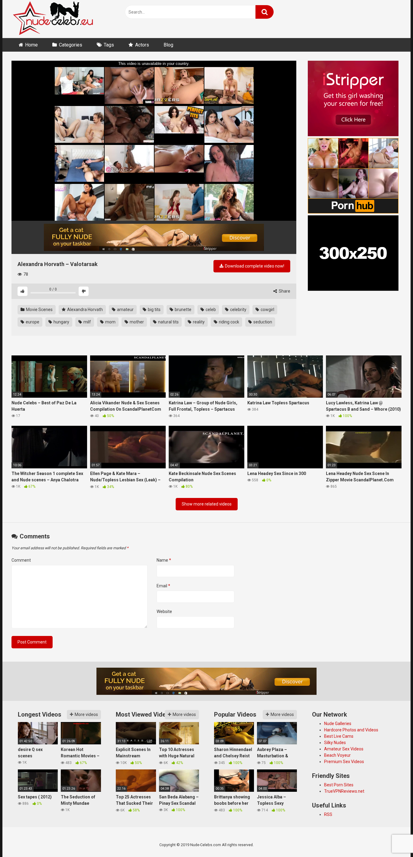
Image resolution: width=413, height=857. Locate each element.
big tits (154, 309)
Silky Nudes (335, 742)
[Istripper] (153, 237)
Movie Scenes (39, 309)
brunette (182, 309)
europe (32, 321)
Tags (109, 45)
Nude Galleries (337, 723)
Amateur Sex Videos (343, 748)
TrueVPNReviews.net (344, 791)
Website (164, 611)
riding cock (228, 321)
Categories (70, 45)
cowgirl (267, 309)
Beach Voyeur (337, 755)
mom (109, 321)
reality (198, 321)
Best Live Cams (338, 736)
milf (87, 321)
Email (163, 585)
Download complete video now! (254, 266)
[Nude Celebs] (52, 19)
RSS (328, 814)
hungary (61, 321)
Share (284, 291)
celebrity (237, 309)
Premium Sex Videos (344, 761)
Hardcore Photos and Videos (351, 729)
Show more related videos (207, 504)
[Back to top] (393, 839)
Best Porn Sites (338, 784)
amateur (125, 309)
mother (136, 321)
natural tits (168, 321)
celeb (210, 309)
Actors (142, 45)
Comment (21, 560)
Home (31, 45)
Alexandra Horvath (84, 309)
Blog (168, 45)
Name (164, 560)
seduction (262, 321)
